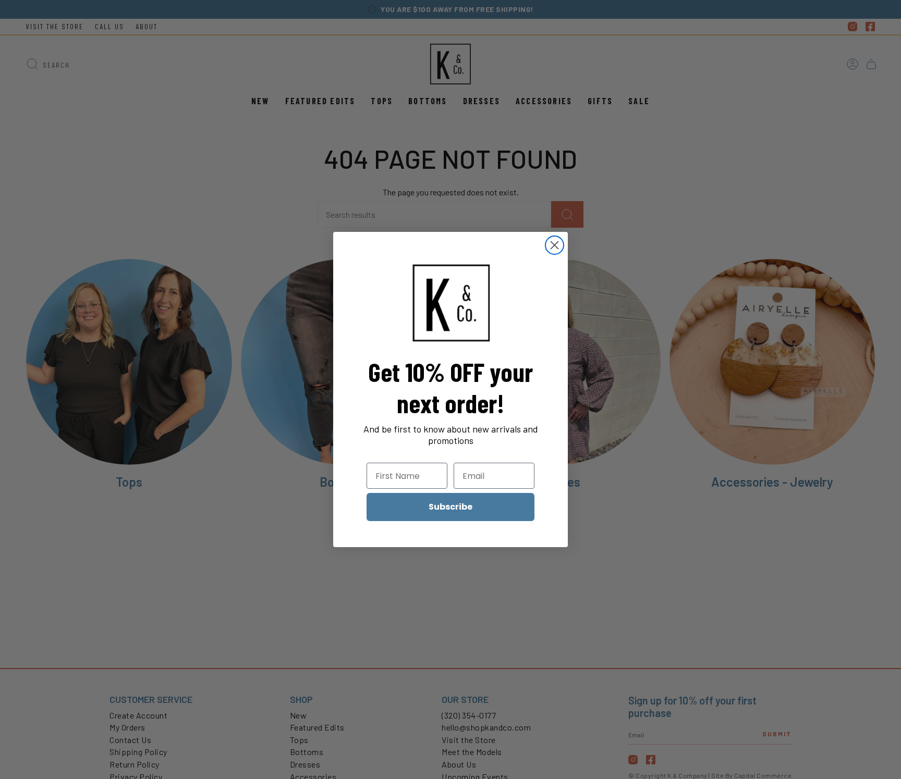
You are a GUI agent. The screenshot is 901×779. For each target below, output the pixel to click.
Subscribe (450, 507)
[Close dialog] (554, 245)
